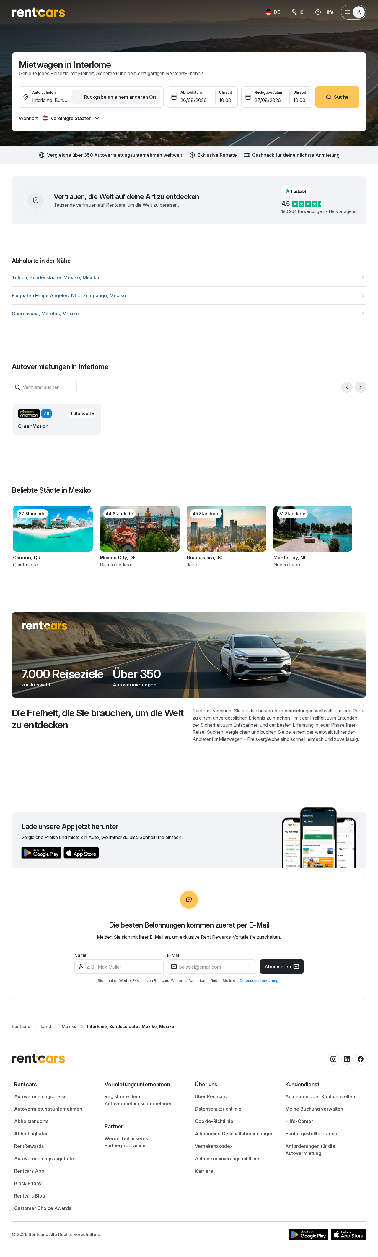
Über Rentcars (211, 1096)
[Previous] (347, 387)
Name (80, 955)
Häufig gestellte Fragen (311, 1134)
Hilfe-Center (299, 1121)
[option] (189, 277)
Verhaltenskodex (214, 1146)
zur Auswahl (35, 685)
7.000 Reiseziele (62, 674)
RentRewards (29, 1146)
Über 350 (137, 674)
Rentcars (21, 1026)
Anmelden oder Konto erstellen (320, 1096)
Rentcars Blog (29, 1196)
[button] (300, 191)
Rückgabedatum (269, 92)
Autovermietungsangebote (44, 1158)
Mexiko (69, 1026)
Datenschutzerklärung (259, 980)
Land (46, 1026)
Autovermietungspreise (40, 1096)
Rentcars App (29, 1171)
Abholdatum (191, 92)
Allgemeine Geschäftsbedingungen (234, 1134)
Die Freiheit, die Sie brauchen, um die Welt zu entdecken (97, 719)
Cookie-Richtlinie (214, 1121)
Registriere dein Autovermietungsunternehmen (138, 1099)
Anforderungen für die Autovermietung (310, 1149)
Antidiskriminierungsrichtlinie (227, 1158)
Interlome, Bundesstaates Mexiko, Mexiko (130, 1026)
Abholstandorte (31, 1121)
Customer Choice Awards (42, 1208)
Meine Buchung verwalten (314, 1109)
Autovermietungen (135, 685)
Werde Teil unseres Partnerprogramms (126, 1141)
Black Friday (28, 1183)
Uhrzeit (225, 92)
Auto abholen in (45, 92)
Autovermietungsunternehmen (48, 1109)
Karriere (204, 1171)
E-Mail (173, 955)
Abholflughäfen (31, 1134)
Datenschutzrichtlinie (218, 1109)
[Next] (360, 387)
